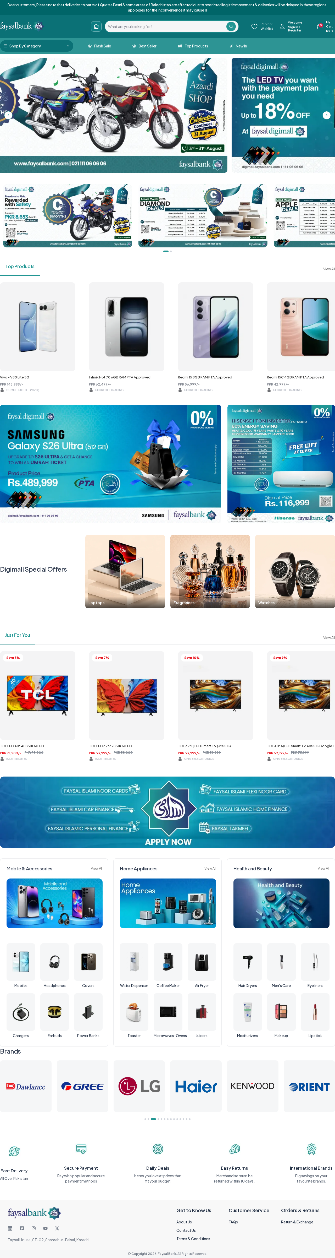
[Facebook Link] (22, 1228)
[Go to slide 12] (183, 1119)
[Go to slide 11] (180, 1119)
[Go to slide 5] (161, 1119)
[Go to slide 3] (151, 1119)
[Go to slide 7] (168, 1119)
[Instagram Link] (33, 1228)
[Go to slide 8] (171, 1119)
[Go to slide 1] (145, 1119)
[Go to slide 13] (186, 1119)
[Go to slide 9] (174, 1119)
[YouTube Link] (45, 1228)
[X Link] (57, 1228)
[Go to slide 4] (156, 1119)
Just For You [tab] (17, 635)
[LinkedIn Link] (10, 1228)
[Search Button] (231, 26)
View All (329, 269)
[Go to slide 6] (164, 1119)
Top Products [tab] (20, 266)
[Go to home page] (96, 26)
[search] (165, 26)
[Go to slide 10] (177, 1119)
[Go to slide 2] (148, 1119)
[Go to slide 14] (190, 1119)
